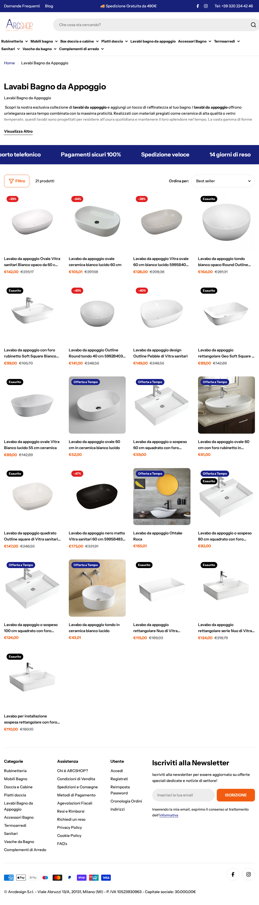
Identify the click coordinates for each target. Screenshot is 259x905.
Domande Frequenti (22, 6)
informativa (168, 815)
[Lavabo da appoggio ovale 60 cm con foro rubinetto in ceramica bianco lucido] (226, 405)
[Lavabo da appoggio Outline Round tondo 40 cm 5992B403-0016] (97, 313)
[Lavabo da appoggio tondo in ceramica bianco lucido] (97, 588)
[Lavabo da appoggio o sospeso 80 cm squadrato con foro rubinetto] (226, 496)
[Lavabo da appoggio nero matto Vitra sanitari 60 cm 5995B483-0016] (97, 496)
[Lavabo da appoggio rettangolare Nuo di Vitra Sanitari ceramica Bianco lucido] (161, 588)
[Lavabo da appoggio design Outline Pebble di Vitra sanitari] (161, 313)
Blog (49, 6)
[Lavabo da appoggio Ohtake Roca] (161, 496)
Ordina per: (179, 180)
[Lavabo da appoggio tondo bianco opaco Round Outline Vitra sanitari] (226, 222)
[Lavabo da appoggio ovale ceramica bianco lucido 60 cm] (97, 222)
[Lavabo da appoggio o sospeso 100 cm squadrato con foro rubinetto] (32, 588)
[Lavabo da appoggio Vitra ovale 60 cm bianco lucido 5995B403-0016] (161, 222)
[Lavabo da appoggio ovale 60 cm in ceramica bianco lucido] (97, 405)
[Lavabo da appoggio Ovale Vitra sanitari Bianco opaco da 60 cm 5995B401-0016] (32, 222)
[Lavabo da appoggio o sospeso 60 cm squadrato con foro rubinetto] (161, 405)
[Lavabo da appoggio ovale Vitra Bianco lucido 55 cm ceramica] (32, 405)
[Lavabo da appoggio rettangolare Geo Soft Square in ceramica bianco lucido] (226, 313)
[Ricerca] (253, 25)
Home (9, 63)
